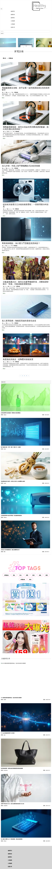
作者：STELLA (3, 841)
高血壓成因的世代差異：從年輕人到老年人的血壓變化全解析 (13, 481)
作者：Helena (3, 414)
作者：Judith (3, 699)
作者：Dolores (4, 517)
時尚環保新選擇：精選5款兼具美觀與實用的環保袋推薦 (12, 768)
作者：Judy (3, 735)
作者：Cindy (3, 449)
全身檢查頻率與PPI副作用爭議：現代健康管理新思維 (11, 515)
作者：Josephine (4, 805)
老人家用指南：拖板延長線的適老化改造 (19, 321)
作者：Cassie (3, 483)
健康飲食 (13, 14)
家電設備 (11, 58)
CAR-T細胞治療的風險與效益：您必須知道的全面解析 (11, 697)
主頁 (5, 58)
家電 (27, 575)
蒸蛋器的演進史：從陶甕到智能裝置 (18, 360)
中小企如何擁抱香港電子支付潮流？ (8, 733)
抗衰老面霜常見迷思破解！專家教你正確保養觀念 (11, 412)
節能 (40, 575)
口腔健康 (13, 21)
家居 (33, 575)
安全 (20, 575)
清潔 (47, 575)
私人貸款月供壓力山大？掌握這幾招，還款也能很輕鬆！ (12, 839)
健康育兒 (13, 11)
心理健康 (13, 24)
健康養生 (13, 17)
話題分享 (13, 27)
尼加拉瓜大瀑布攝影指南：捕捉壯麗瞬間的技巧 (10, 549)
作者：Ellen (3, 551)
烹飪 (14, 575)
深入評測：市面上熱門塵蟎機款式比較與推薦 (21, 166)
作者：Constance (4, 770)
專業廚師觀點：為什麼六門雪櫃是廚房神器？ (21, 243)
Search (2, 33)
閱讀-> (3, 97)
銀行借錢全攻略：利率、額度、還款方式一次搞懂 (11, 447)
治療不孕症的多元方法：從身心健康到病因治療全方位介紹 (12, 803)
